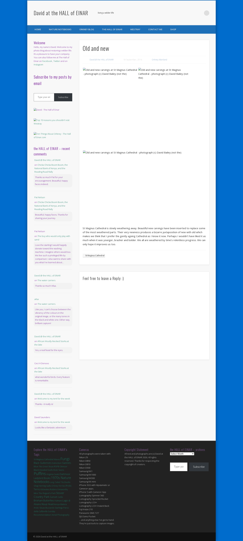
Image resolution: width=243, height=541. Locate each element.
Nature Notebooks (60, 29)
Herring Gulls (45, 485)
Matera (63, 504)
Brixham (38, 500)
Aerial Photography (60, 514)
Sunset (53, 496)
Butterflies (48, 500)
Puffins (40, 473)
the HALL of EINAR (112, 29)
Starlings (59, 507)
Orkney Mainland (159, 59)
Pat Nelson (39, 197)
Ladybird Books (42, 478)
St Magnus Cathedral (94, 255)
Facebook (193, 13)
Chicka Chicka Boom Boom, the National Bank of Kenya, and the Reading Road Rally (51, 168)
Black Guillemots (42, 462)
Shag (36, 485)
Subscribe (63, 97)
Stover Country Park (49, 495)
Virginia (50, 474)
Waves (57, 459)
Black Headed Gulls (43, 469)
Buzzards (49, 507)
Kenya (57, 504)
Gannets (66, 462)
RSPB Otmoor (60, 466)
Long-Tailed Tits (57, 482)
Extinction (56, 462)
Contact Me (155, 29)
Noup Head (47, 504)
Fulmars (58, 500)
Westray (135, 29)
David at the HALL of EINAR (61, 13)
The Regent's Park (47, 493)
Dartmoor (65, 474)
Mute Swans (58, 470)
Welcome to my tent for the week (54, 398)
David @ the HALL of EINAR (102, 59)
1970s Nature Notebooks (52, 479)
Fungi (65, 458)
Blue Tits (38, 466)
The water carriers (46, 280)
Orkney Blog (86, 29)
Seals (56, 474)
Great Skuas (48, 466)
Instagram (38, 64)
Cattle (60, 497)
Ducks (67, 482)
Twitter (199, 13)
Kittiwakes (44, 489)
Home (38, 29)
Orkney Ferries (58, 485)
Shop (173, 29)
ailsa (36, 299)
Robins (53, 489)
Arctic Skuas (39, 507)
